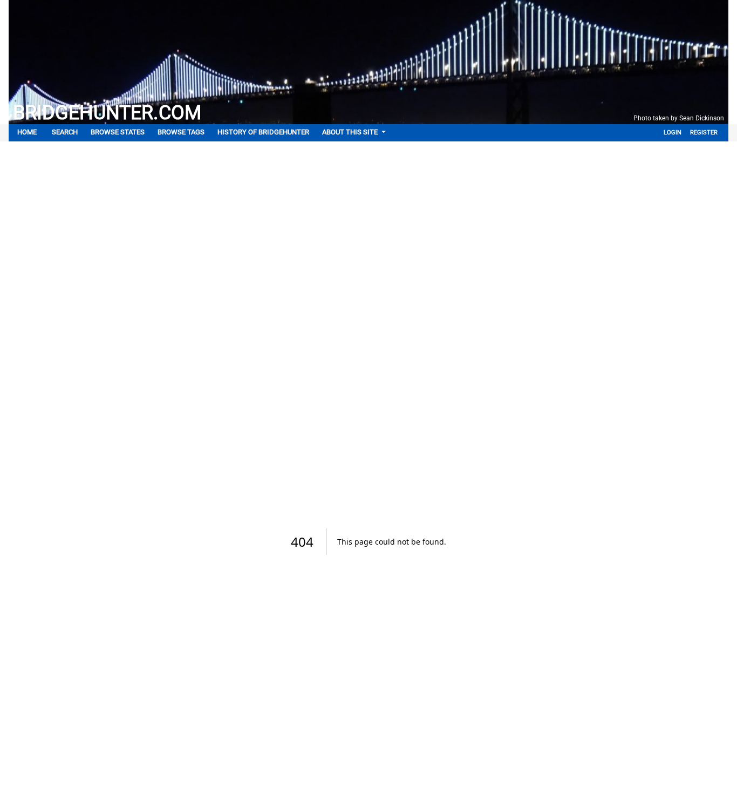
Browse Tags (181, 132)
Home (27, 132)
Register (704, 132)
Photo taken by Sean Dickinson (678, 118)
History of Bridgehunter (263, 132)
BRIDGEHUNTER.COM (107, 113)
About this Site (350, 132)
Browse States (118, 132)
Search (65, 132)
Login (672, 132)
